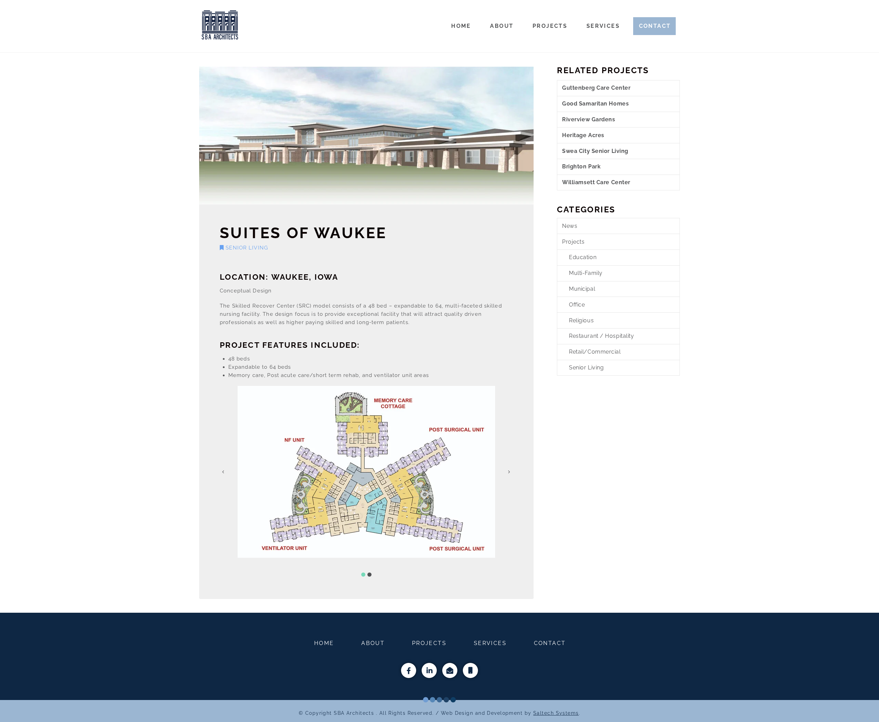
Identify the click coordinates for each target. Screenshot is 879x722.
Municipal (582, 289)
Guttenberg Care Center (596, 88)
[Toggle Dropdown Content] (470, 670)
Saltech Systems (556, 713)
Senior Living (246, 248)
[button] (363, 575)
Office (577, 304)
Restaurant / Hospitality (601, 336)
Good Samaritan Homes (595, 103)
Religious (581, 320)
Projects (573, 241)
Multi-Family (586, 273)
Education (582, 257)
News (569, 226)
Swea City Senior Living (595, 151)
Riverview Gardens (588, 119)
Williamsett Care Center (596, 182)
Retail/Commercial (595, 351)
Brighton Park (581, 166)
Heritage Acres (583, 135)
